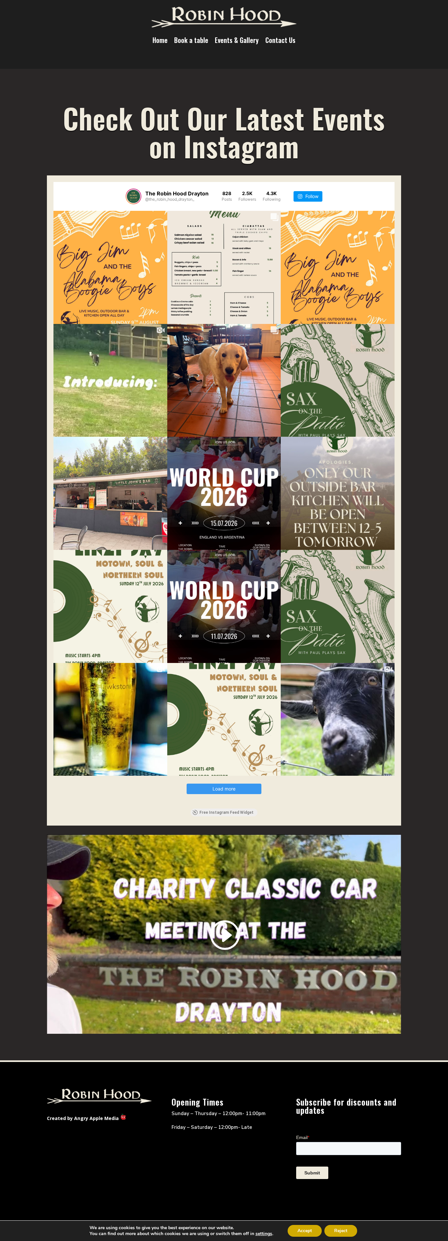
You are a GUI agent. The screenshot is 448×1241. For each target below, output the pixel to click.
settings (263, 1234)
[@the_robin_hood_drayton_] (133, 196)
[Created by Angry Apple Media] (123, 1118)
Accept (304, 1231)
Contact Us (280, 40)
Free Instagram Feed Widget (226, 812)
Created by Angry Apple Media (83, 1118)
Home (160, 40)
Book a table (191, 40)
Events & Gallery (237, 40)
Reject (340, 1231)
